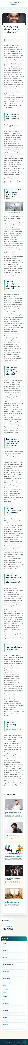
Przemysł (6, 989)
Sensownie (14, 2)
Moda (5, 968)
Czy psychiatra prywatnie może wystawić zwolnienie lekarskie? (13, 901)
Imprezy (6, 960)
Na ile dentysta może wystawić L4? (13, 812)
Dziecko (6, 950)
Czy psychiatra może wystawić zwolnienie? (12, 878)
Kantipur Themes (20, 1042)
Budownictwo (7, 946)
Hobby (5, 957)
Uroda (5, 1017)
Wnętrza (6, 1024)
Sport (5, 999)
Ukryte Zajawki (7, 1013)
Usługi (5, 1020)
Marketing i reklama (8, 964)
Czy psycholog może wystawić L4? (13, 835)
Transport (6, 1006)
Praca (5, 982)
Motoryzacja (6, 971)
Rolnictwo (6, 992)
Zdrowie (6, 1028)
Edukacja (6, 953)
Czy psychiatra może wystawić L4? (13, 856)
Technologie (6, 1003)
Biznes (5, 943)
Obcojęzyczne (7, 978)
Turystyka (6, 1010)
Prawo (5, 985)
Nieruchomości (7, 975)
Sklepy (5, 996)
